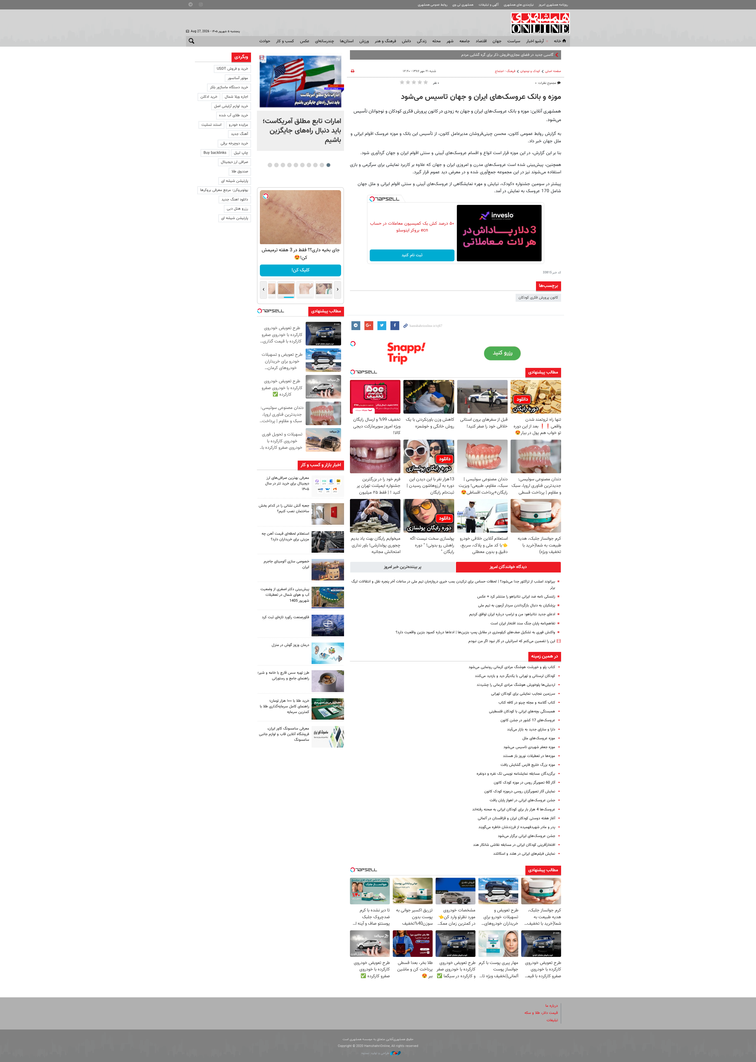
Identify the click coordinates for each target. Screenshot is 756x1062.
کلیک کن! (300, 270)
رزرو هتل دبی (237, 209)
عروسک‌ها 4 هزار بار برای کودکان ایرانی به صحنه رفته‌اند (513, 810)
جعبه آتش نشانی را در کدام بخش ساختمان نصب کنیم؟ (284, 508)
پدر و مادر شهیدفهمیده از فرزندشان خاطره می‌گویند (516, 827)
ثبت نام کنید (412, 255)
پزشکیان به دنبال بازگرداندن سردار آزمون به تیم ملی (516, 606)
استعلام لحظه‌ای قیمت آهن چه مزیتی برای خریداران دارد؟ (285, 536)
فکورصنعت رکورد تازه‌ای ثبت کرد (285, 617)
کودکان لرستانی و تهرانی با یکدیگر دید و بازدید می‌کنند (515, 676)
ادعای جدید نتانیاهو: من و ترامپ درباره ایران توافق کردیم (512, 614)
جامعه (465, 41)
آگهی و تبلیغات (489, 4)
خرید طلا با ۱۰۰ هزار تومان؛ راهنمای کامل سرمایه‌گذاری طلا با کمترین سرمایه (284, 706)
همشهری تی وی (462, 4)
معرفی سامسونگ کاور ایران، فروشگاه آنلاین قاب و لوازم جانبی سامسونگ (284, 734)
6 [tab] (296, 165)
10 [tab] (270, 165)
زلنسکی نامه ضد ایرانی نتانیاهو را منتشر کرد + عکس (516, 597)
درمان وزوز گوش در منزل (290, 645)
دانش (406, 41)
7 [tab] (289, 165)
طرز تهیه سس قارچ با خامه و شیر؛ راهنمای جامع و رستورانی (283, 675)
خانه (557, 41)
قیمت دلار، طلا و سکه (541, 1013)
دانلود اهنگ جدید (234, 200)
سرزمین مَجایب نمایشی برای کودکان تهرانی (523, 694)
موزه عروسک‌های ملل (538, 738)
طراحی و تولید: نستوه (375, 1053)
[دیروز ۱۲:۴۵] (328, 625)
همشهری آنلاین (537, 23)
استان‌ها (346, 41)
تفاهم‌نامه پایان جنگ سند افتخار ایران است (523, 624)
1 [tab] (328, 165)
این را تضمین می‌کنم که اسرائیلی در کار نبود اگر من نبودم (511, 641)
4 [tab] (309, 165)
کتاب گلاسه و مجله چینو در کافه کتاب (526, 703)
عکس (304, 41)
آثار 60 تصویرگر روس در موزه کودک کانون (524, 783)
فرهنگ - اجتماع (505, 71)
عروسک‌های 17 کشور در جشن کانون (528, 720)
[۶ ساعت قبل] (300, 82)
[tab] (508, 567)
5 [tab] (302, 165)
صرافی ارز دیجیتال (234, 162)
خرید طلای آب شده (233, 115)
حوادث (264, 41)
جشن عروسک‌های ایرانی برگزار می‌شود (526, 836)
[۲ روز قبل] (328, 681)
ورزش (364, 41)
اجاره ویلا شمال (236, 97)
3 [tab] (315, 165)
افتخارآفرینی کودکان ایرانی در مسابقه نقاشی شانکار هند (514, 845)
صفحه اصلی (553, 71)
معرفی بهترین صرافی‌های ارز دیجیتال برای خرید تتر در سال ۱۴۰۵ (287, 483)
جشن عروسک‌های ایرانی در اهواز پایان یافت (522, 800)
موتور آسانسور (238, 78)
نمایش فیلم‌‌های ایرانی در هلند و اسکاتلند (524, 854)
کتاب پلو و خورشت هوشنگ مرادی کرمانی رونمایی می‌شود (512, 667)
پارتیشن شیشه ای (234, 181)
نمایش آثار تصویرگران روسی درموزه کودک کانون (519, 792)
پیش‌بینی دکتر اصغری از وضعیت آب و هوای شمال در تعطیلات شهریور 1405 (284, 594)
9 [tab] (276, 165)
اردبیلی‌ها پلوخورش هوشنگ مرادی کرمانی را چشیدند (516, 685)
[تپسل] (372, 199)
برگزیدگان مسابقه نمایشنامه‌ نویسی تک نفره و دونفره (516, 774)
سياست (513, 41)
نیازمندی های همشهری (519, 4)
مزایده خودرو (238, 125)
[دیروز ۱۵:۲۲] (328, 597)
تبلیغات (552, 1020)
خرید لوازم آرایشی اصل (231, 106)
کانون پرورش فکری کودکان (538, 298)
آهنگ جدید (239, 134)
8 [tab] (283, 165)
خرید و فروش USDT (232, 69)
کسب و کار (285, 41)
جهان (497, 41)
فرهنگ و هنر (385, 41)
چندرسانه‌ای (324, 41)
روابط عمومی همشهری (432, 4)
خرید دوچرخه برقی (234, 143)
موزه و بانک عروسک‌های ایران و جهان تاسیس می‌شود (481, 97)
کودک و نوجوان (530, 71)
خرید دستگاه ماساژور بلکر (229, 87)
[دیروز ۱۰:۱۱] (328, 653)
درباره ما (551, 1006)
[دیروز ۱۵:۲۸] (328, 542)
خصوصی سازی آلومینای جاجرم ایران (286, 564)
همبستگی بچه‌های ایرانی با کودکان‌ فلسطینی (522, 711)
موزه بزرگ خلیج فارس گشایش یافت (528, 765)
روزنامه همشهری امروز (553, 4)
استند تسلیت (211, 125)
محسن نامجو (543, 55)
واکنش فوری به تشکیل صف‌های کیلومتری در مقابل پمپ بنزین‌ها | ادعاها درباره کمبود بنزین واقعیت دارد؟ (475, 632)
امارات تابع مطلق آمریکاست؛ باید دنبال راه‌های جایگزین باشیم (302, 131)
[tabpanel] (300, 102)
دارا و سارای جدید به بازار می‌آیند (531, 730)
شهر (450, 41)
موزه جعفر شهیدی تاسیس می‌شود (529, 747)
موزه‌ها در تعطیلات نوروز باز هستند (529, 756)
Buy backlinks (215, 153)
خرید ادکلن (209, 97)
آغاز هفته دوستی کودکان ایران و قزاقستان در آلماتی (516, 818)
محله (436, 41)
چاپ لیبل (241, 153)
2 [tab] (322, 165)
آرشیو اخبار (535, 41)
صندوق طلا (240, 171)
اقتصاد (481, 41)
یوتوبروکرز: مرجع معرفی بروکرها (224, 190)
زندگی (421, 41)
